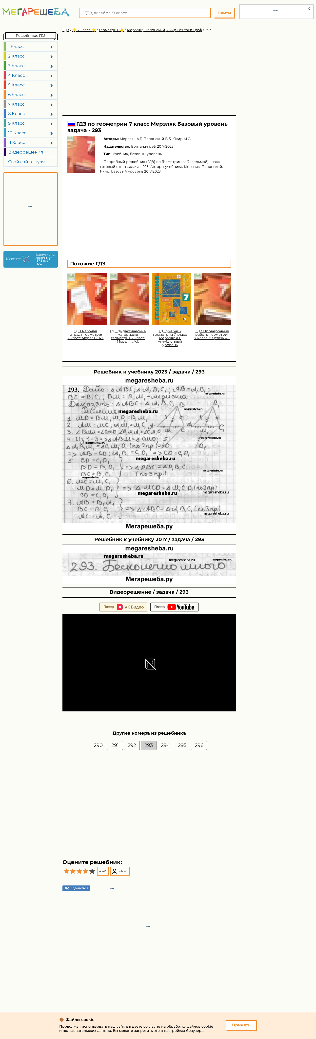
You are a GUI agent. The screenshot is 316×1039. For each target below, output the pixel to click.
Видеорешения (25, 152)
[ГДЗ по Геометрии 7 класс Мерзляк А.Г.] (81, 154)
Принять (241, 1025)
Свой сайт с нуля (26, 161)
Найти (224, 13)
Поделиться (79, 888)
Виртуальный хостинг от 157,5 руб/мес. (45, 259)
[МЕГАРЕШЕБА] (35, 12)
